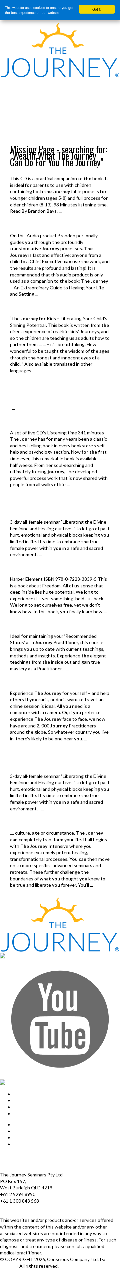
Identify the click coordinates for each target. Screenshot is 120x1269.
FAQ (18, 1137)
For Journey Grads (18, 135)
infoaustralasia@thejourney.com (33, 1207)
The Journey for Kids (36, 308)
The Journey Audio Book (40, 422)
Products (9, 101)
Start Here (9, 87)
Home (5, 81)
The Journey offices (21, 1155)
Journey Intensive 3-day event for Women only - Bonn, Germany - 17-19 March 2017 (56, 505)
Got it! (97, 9)
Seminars (22, 823)
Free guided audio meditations (27, 115)
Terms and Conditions (23, 1168)
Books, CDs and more (19, 121)
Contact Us (25, 1144)
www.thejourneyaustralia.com (31, 1214)
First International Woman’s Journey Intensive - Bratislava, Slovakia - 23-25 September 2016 (57, 759)
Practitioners (27, 683)
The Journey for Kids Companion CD (55, 169)
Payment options (18, 1161)
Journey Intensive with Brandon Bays (34, 94)
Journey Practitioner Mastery (47, 626)
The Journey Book (32, 569)
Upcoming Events (18, 142)
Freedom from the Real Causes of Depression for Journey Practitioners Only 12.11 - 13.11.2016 (57, 391)
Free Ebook (9, 108)
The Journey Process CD (41, 225)
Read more (21, 219)
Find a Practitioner (17, 128)
